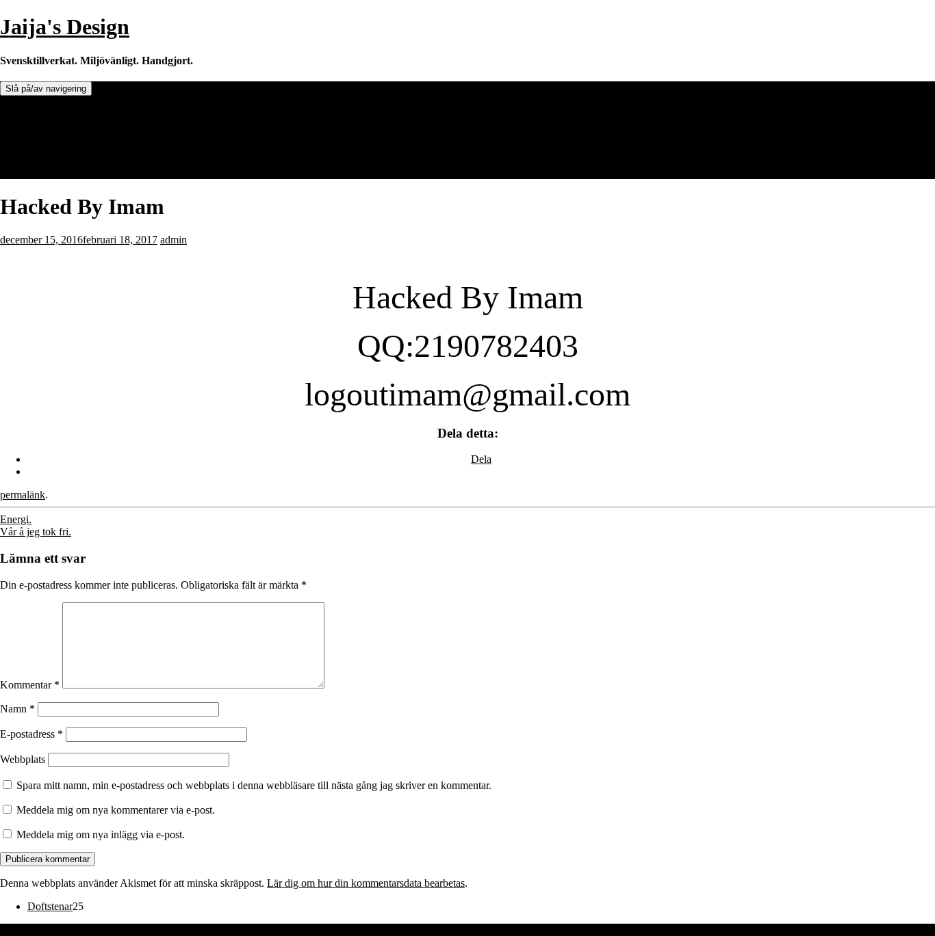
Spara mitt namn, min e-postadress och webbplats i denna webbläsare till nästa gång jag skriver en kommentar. (253, 785)
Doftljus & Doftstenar (74, 112)
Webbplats (22, 759)
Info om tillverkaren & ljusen (89, 137)
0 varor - (62, 172)
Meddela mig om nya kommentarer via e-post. (115, 810)
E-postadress (31, 734)
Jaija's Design (64, 26)
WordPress (128, 929)
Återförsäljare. (58, 125)
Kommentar (30, 685)
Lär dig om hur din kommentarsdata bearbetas (366, 883)
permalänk (22, 494)
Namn (17, 708)
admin (173, 239)
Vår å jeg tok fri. (35, 531)
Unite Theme (28, 929)
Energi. (15, 519)
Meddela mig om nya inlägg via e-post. (100, 834)
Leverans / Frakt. (64, 149)
